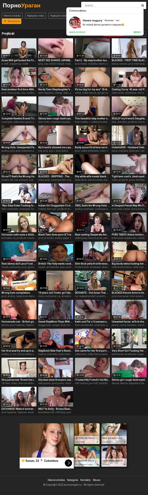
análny (5, 150)
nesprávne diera (25, 296)
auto (62, 267)
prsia (132, 179)
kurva (141, 121)
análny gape (62, 238)
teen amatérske (84, 325)
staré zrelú (118, 92)
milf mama (81, 383)
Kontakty (85, 480)
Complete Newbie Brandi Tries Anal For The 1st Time (18, 118)
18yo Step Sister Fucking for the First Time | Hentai (18, 205)
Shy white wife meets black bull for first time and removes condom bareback (92, 176)
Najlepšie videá (35, 15)
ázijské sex (130, 238)
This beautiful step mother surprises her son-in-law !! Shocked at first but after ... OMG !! (92, 118)
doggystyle (44, 325)
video (14, 383)
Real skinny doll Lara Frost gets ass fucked (18, 263)
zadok (32, 179)
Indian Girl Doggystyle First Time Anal (55, 205)
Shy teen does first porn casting (55, 379)
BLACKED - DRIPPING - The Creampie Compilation (55, 176)
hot (14, 354)
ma (40, 150)
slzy (23, 92)
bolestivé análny (30, 150)
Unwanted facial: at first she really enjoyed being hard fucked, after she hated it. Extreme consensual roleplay (129, 321)
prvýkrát (132, 121)
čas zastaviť (21, 179)
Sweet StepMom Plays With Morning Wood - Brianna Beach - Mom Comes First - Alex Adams (55, 321)
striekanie (130, 92)
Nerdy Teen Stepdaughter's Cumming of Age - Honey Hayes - (55, 89)
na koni (123, 63)
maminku (52, 354)
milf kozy (60, 412)
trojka (70, 179)
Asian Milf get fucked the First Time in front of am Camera (18, 60)
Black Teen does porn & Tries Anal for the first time (55, 234)
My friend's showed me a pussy (55, 147)
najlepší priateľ (87, 296)
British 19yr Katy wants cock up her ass (55, 263)
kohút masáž (56, 63)
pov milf (93, 383)
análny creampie (84, 208)
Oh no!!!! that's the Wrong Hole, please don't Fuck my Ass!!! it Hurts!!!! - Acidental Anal (18, 176)
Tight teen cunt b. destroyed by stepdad (129, 176)
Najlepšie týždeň (59, 15)
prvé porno (58, 383)
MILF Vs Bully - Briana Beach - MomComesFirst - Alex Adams (55, 408)
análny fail (7, 179)
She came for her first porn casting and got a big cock (92, 350)
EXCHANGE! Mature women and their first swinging (18, 408)
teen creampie (9, 208)
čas (46, 63)
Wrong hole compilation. (16, 292)
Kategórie (72, 480)
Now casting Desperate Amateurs (92, 234)
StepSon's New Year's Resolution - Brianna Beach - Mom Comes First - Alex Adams (55, 350)
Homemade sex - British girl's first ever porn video (18, 321)
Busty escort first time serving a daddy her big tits (92, 147)
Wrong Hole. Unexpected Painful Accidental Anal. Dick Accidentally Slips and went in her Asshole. (18, 147)
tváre (103, 150)
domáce (122, 121)
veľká (78, 92)
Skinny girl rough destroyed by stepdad (129, 379)
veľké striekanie (90, 150)
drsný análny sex (27, 354)
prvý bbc (49, 238)
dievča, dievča (120, 383)
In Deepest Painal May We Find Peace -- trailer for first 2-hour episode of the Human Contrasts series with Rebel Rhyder (129, 205)
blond (115, 63)
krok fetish (81, 63)
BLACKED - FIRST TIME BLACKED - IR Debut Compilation (129, 60)
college (58, 92)
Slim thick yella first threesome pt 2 (92, 263)
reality (141, 238)
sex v (52, 150)
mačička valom (96, 63)
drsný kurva (137, 208)
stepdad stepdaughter (64, 121)
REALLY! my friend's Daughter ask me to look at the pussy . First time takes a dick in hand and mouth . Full (129, 118)
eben (105, 267)
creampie (6, 121)
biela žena (80, 179)
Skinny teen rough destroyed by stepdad (55, 118)
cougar (56, 325)
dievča (5, 325)
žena (114, 150)
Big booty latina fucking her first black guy (129, 263)
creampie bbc (58, 179)
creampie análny (104, 208)
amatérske (52, 267)
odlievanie (80, 354)
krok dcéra (62, 150)
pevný (115, 325)
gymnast (33, 267)
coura (123, 325)
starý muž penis (47, 296)
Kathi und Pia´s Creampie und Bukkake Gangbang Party (92, 321)
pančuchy (15, 267)
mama (42, 354)
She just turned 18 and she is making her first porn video (18, 379)
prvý (40, 63)
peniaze (108, 238)
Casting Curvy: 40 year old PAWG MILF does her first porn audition (129, 89)
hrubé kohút (82, 267)
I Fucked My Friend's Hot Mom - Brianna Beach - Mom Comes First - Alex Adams (92, 379)
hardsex (131, 325)
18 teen (5, 383)
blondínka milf (46, 412)
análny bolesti (35, 92)
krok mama (67, 325)
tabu (66, 92)
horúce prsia (95, 238)
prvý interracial (136, 63)
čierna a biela (95, 179)
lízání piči (134, 150)
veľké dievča (89, 92)
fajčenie (22, 412)
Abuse (96, 480)
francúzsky (13, 92)
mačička (123, 150)
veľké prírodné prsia (102, 121)
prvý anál (15, 150)
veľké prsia (81, 238)
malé (25, 63)
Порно (12, 5)
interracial (44, 179)
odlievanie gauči (22, 121)
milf (6, 63)
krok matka (81, 121)
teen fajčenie (45, 92)
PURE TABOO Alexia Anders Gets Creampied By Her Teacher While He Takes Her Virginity (129, 234)
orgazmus (15, 63)
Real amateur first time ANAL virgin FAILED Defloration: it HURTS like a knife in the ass (18, 89)
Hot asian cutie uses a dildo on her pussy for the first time (18, 234)
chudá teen (71, 383)
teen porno (44, 383)
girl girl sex (103, 92)
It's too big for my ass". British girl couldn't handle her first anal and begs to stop (92, 89)
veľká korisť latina (122, 267)
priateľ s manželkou (108, 296)
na (14, 238)
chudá (4, 267)
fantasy (140, 179)
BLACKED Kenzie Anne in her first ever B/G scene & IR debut (129, 292)
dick (114, 121)
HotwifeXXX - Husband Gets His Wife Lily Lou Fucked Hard (129, 147)
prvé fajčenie (17, 325)
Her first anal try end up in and (18, 350)
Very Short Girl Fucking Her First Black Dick (129, 350)
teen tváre (44, 121)
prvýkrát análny (66, 208)
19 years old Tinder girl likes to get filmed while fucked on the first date (55, 292)
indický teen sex (47, 208)
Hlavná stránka (12, 15)
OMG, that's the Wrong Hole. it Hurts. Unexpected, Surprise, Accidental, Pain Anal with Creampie (92, 205)
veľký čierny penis (98, 354)
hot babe (6, 238)
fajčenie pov (33, 325)
